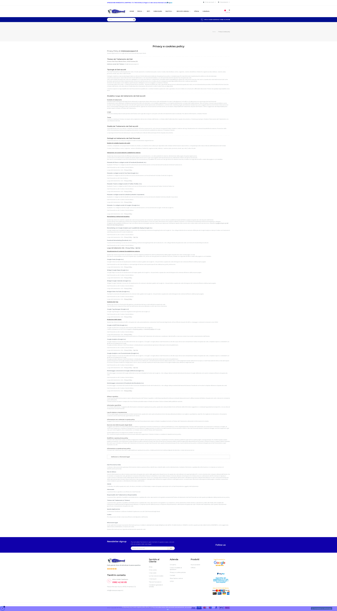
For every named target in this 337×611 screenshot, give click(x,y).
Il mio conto (153, 570)
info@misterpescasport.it (115, 590)
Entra (150, 567)
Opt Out (135, 237)
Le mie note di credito (156, 576)
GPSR (172, 581)
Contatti (172, 575)
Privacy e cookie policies (178, 572)
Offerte (193, 567)
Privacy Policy (128, 170)
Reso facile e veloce (176, 578)
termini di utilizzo (150, 329)
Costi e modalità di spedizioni (176, 568)
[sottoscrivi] (171, 548)
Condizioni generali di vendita (156, 585)
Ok (167, 609)
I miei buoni (152, 579)
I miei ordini (152, 573)
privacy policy (138, 329)
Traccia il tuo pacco (155, 582)
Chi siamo (173, 564)
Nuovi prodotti (195, 564)
